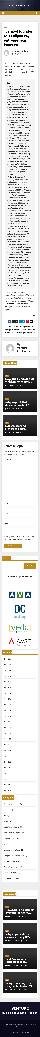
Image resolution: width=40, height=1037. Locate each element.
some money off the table (18, 69)
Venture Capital (10, 878)
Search (6, 558)
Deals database (24, 1032)
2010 (5, 750)
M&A (5, 26)
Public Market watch (12, 867)
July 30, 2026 (12, 990)
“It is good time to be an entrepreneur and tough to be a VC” (27, 330)
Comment (8, 459)
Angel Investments (11, 804)
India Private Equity (11, 827)
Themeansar (20, 1027)
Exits (6, 816)
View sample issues (12, 304)
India (6, 821)
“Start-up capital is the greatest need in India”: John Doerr (12, 330)
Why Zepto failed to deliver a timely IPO (17, 404)
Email (6, 513)
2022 (5, 682)
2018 (5, 705)
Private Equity (9, 861)
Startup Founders (10, 873)
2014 (5, 728)
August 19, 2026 (13, 916)
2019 (5, 699)
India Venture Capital (12, 833)
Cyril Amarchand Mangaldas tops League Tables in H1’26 (19, 428)
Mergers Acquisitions (12, 850)
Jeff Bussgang (13, 63)
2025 (5, 665)
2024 (5, 670)
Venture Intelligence (22, 51)
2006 (5, 773)
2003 (5, 790)
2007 (5, 768)
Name (6, 503)
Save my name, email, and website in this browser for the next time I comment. (19, 538)
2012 (5, 739)
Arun (21, 385)
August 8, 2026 (13, 941)
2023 (5, 676)
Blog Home (14, 1032)
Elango (21, 432)
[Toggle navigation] (18, 12)
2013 (5, 733)
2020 (5, 693)
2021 (5, 687)
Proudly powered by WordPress (14, 1024)
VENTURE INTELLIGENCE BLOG (20, 6)
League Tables (9, 838)
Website (7, 523)
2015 (5, 722)
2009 (5, 756)
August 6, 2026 (13, 965)
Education (8, 810)
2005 (5, 779)
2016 (5, 716)
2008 (5, 762)
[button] (33, 13)
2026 (5, 659)
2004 (5, 785)
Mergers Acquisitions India (14, 856)
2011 (5, 745)
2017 (5, 710)
